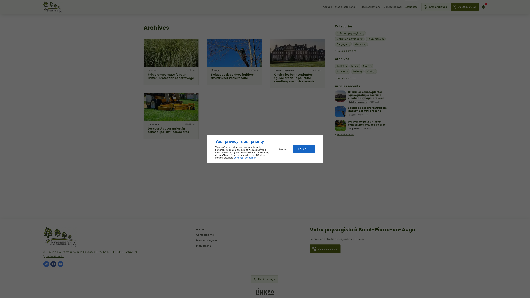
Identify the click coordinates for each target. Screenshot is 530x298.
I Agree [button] (303, 149)
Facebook (248, 158)
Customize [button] (283, 149)
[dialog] (265, 149)
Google (237, 158)
